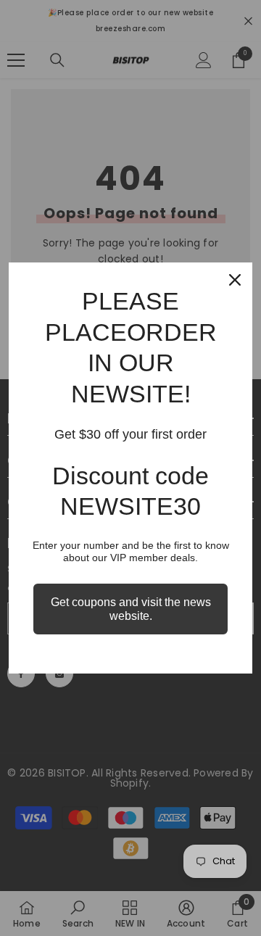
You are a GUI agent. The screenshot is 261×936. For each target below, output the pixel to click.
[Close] (235, 279)
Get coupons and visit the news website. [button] (131, 609)
